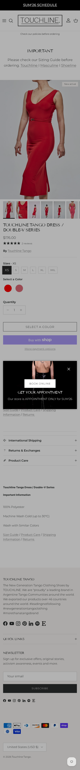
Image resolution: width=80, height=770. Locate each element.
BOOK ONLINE (39, 383)
